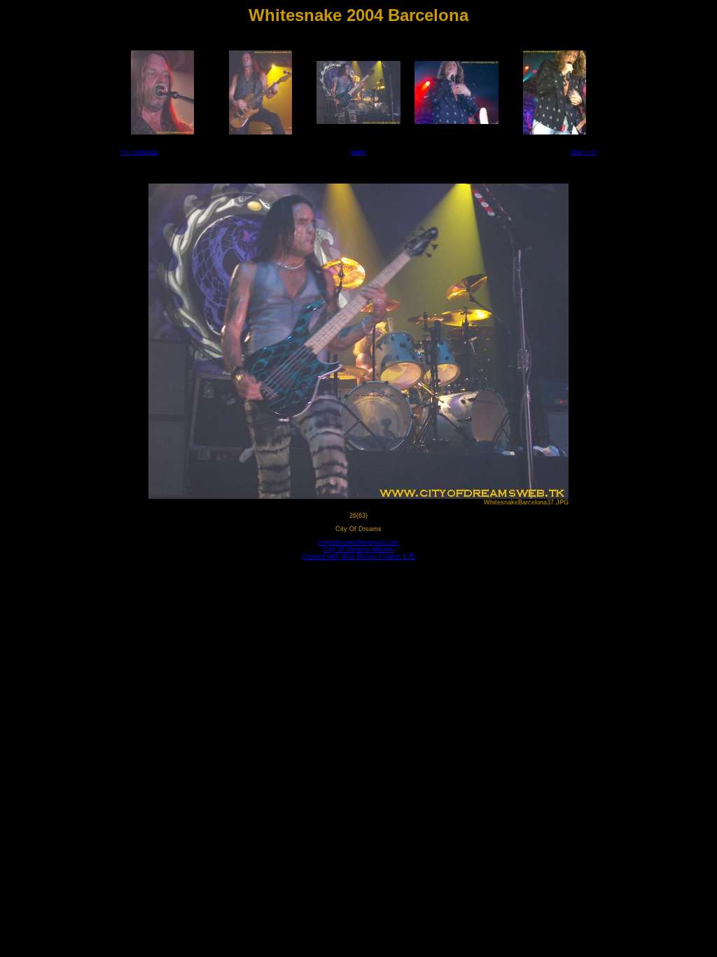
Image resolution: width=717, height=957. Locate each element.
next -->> (584, 152)
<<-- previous (139, 152)
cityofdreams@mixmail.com (358, 542)
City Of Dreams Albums (358, 549)
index (358, 152)
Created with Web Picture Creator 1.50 (358, 556)
